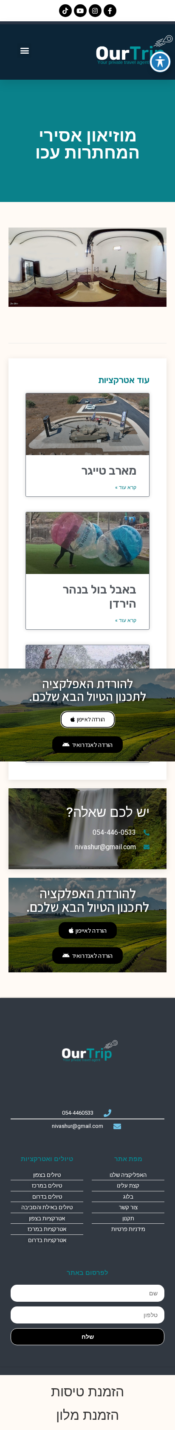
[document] (87, 715)
